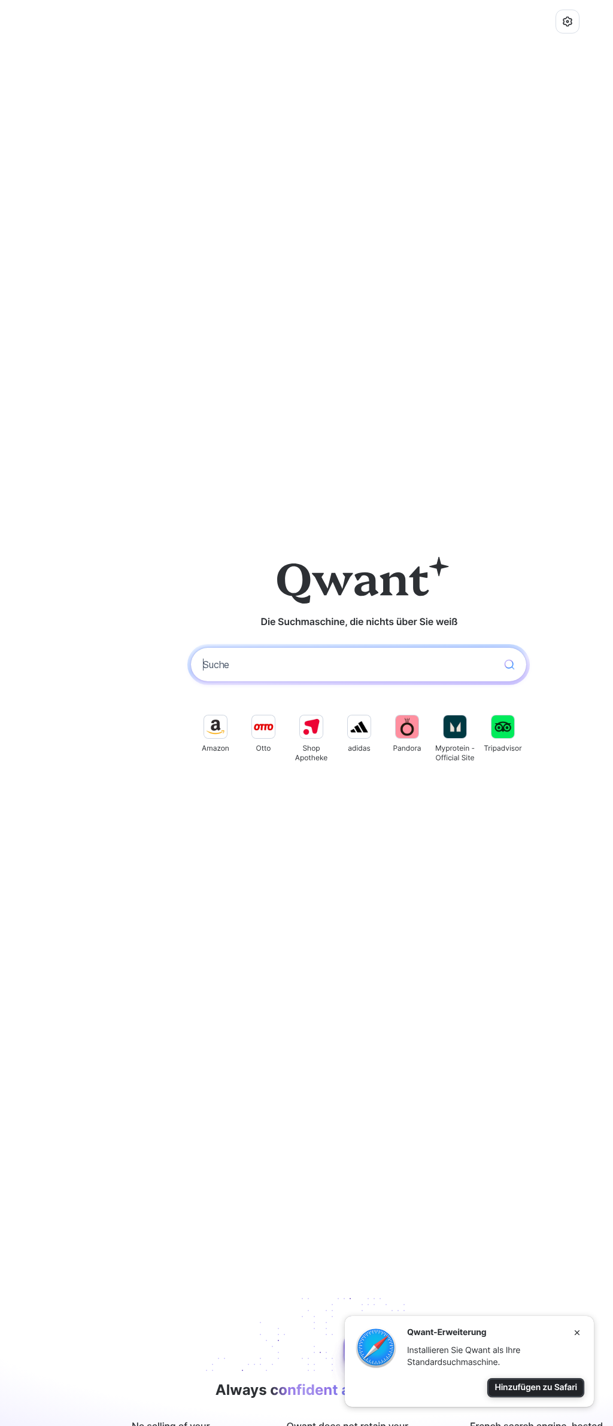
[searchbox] (348, 664)
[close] (577, 1333)
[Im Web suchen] (509, 665)
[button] (567, 21)
